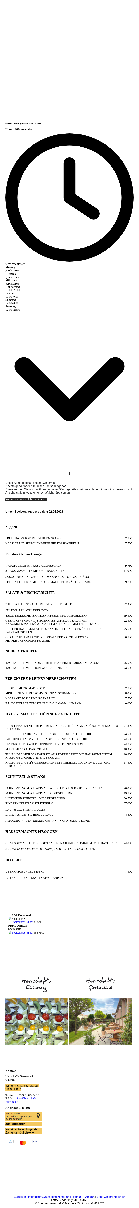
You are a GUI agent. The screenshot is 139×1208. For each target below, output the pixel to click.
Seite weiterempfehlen (111, 1196)
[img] (69, 90)
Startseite (20, 1196)
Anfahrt (90, 1196)
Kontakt (78, 1196)
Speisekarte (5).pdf (22, 921)
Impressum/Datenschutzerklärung (49, 1196)
